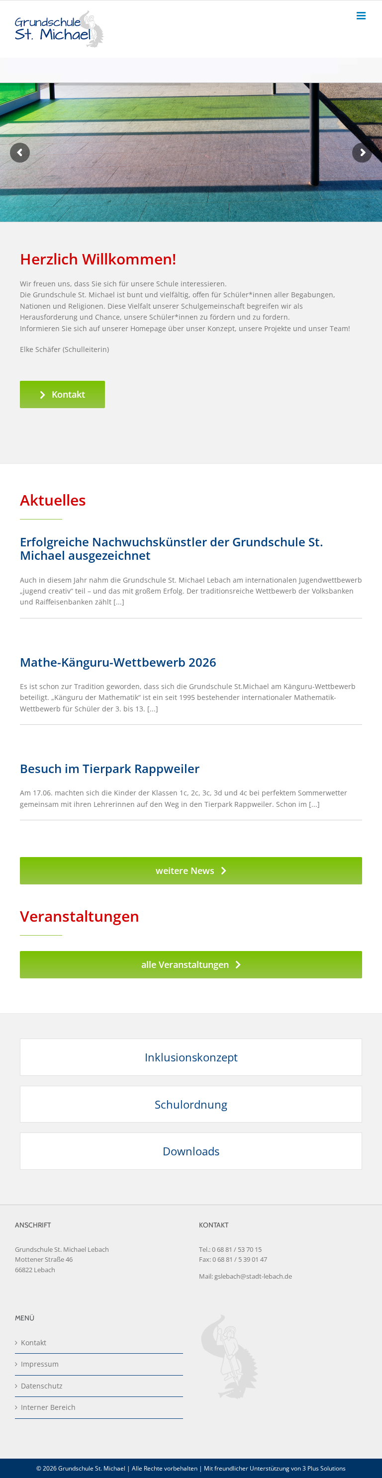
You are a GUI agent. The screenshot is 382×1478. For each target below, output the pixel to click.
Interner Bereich (48, 1407)
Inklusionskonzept (191, 1056)
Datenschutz (42, 1386)
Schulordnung (191, 1104)
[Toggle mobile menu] (362, 15)
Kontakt (33, 1342)
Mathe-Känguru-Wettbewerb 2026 (118, 662)
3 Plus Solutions (324, 1468)
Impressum (40, 1364)
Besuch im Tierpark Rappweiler (109, 768)
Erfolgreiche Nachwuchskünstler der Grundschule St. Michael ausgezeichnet (171, 548)
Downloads (191, 1150)
